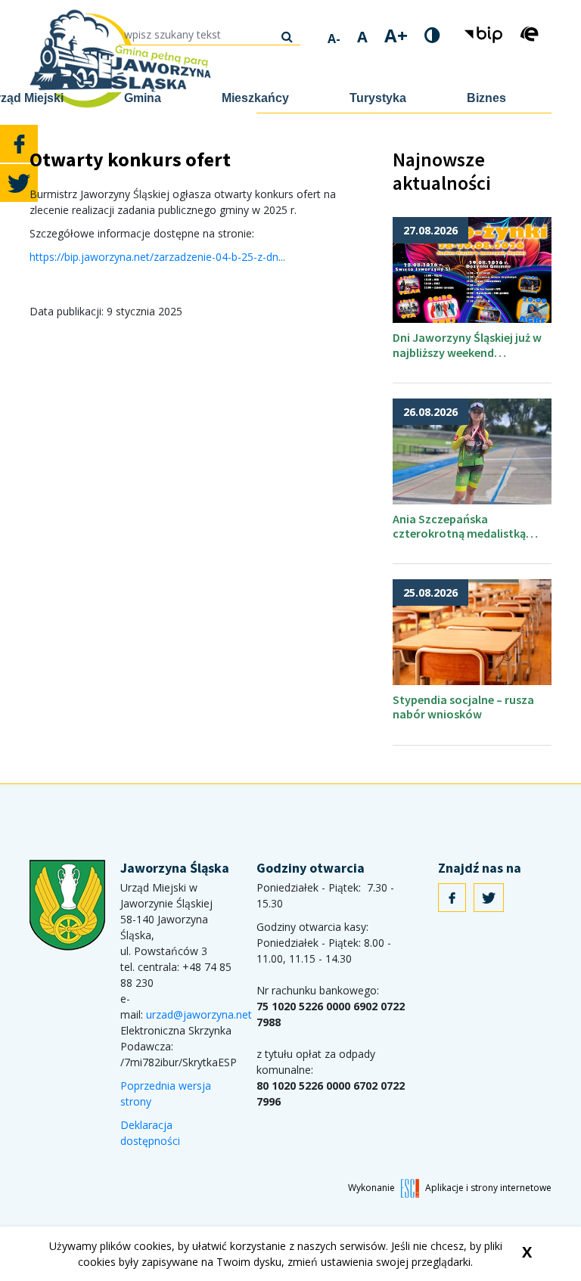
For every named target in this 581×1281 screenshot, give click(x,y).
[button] (485, 34)
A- (334, 38)
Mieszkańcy (255, 98)
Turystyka (378, 98)
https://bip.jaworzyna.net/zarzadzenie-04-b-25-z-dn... (157, 257)
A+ (396, 35)
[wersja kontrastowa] (432, 35)
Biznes (486, 98)
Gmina (142, 98)
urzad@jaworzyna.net (199, 1014)
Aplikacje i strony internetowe (488, 1187)
